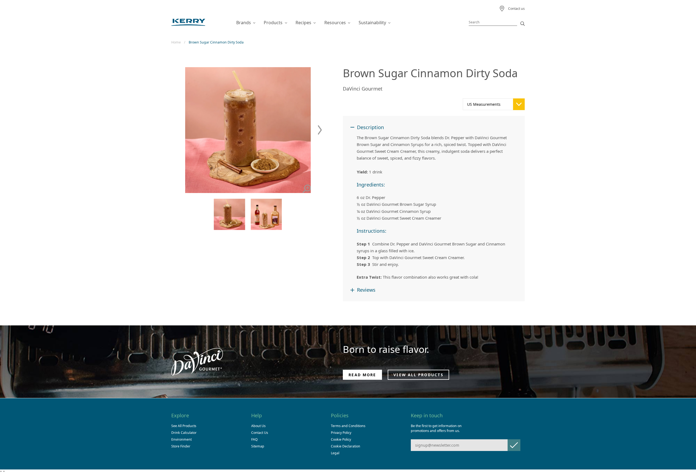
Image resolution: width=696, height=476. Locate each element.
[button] (320, 130)
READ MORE (362, 374)
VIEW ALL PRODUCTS (418, 374)
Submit (514, 445)
